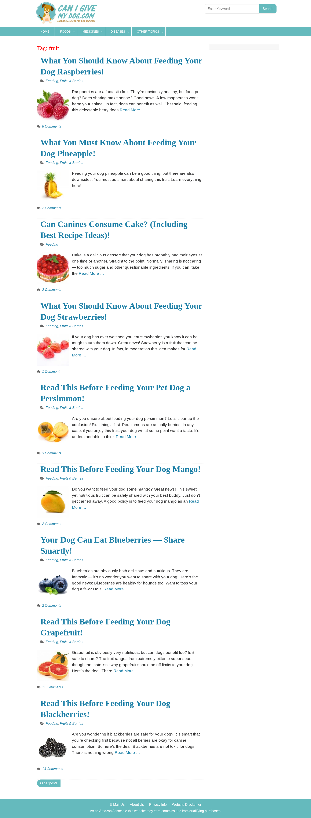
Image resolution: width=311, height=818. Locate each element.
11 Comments (52, 687)
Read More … (132, 110)
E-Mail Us (117, 804)
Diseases (118, 31)
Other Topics (148, 31)
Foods (65, 31)
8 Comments (51, 126)
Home (44, 31)
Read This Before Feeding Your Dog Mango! (120, 469)
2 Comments (51, 208)
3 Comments (51, 453)
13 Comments (52, 769)
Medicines (91, 31)
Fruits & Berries (71, 81)
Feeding (52, 81)
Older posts (48, 783)
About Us (137, 804)
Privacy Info (158, 804)
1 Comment (50, 371)
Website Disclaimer (186, 804)
